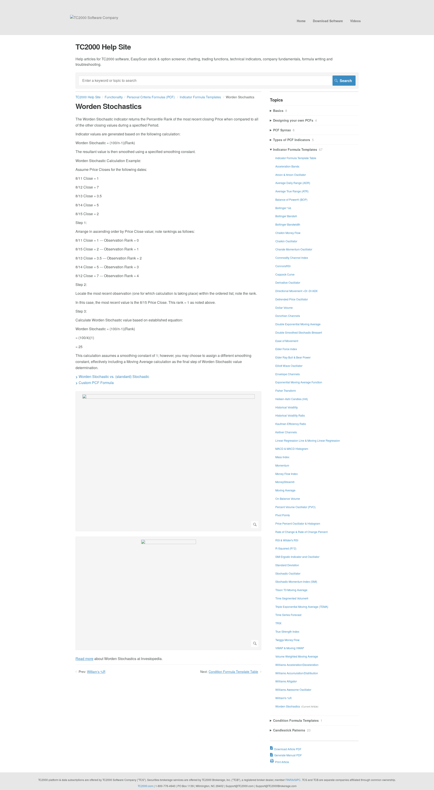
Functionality (114, 97)
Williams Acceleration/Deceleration (296, 665)
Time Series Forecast (288, 615)
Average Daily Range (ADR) (292, 183)
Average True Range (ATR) (292, 191)
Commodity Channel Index (291, 257)
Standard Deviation (287, 565)
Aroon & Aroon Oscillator (290, 175)
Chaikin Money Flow (287, 233)
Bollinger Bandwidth (287, 224)
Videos (355, 21)
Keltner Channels (286, 432)
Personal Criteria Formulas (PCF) (151, 97)
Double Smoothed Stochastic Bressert (298, 332)
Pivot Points (282, 515)
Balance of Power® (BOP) (291, 199)
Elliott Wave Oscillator (288, 366)
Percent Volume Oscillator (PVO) (295, 507)
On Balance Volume (287, 498)
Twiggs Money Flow (287, 640)
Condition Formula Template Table (233, 671)
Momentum (282, 465)
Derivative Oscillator (287, 282)
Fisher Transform (285, 390)
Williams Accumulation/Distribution (296, 673)
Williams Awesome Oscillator (293, 689)
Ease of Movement (286, 341)
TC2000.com (145, 786)
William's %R (96, 671)
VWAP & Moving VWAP (289, 648)
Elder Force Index (286, 349)
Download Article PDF (287, 749)
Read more (84, 658)
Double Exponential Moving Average (298, 324)
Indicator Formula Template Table (295, 158)
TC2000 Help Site (88, 97)
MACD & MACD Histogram (291, 448)
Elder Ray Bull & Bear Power (293, 357)
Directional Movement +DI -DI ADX (296, 291)
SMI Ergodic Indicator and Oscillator (297, 557)
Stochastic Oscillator (287, 573)
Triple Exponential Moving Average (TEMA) (301, 606)
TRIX (278, 623)
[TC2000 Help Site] (94, 17)
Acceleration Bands (287, 166)
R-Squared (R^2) (285, 548)
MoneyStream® (285, 482)
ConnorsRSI (282, 266)
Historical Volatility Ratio (290, 415)
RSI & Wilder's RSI (286, 540)
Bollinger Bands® (286, 216)
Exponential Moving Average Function (298, 382)
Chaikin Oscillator (286, 241)
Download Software (328, 21)
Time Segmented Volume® (291, 598)
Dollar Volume (284, 307)
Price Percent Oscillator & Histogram (297, 523)
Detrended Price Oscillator (291, 299)
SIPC (297, 780)
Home (301, 21)
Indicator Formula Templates (201, 97)
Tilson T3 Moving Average (291, 590)
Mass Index (282, 457)
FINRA (289, 780)
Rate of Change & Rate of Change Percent (301, 532)
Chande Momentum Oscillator (293, 249)
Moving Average (285, 490)
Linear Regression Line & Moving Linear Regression (307, 440)
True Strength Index (287, 631)
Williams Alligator (286, 681)
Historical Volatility (286, 407)
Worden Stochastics (287, 706)
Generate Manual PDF (288, 755)
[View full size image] (168, 461)
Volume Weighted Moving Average (296, 656)
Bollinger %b (283, 208)
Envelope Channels (287, 374)
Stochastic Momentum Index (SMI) (296, 581)
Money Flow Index (286, 474)
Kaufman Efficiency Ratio (290, 424)
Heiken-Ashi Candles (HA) (291, 399)
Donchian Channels (287, 316)
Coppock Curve (285, 274)
